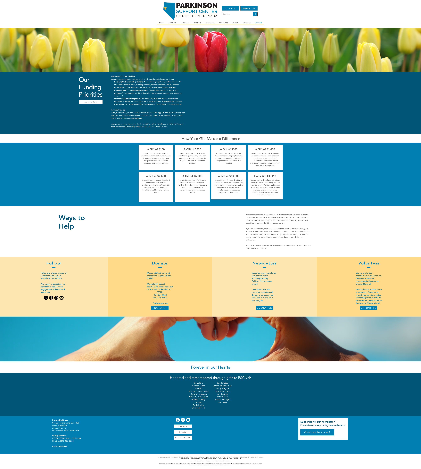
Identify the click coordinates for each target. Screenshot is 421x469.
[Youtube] (61, 298)
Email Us (56, 441)
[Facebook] (51, 298)
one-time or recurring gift (278, 217)
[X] (46, 298)
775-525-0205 (67, 441)
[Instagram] (56, 298)
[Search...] (255, 14)
